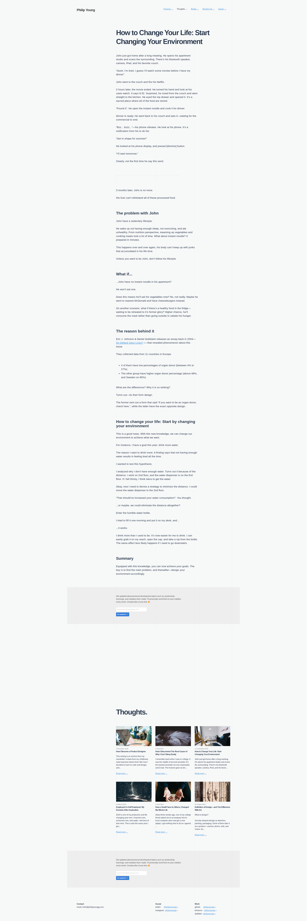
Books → (195, 9)
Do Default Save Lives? (129, 342)
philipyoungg (170, 910)
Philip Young (86, 10)
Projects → (168, 9)
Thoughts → (182, 9)
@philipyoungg (170, 907)
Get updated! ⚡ (122, 614)
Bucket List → (208, 9)
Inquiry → (222, 9)
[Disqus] (153, 665)
